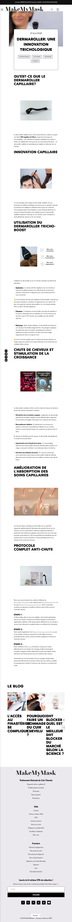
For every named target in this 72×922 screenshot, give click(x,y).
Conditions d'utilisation (36, 831)
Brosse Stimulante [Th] (48, 602)
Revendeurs (36, 798)
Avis (36, 868)
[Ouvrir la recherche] (52, 9)
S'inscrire (36, 895)
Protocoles (36, 791)
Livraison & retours (36, 821)
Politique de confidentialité (36, 828)
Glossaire (36, 865)
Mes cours (36, 835)
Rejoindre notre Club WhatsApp (36, 861)
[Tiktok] (44, 902)
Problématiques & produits (36, 788)
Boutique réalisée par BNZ (44, 918)
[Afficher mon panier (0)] (58, 9)
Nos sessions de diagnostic (36, 854)
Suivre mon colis (36, 824)
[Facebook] (23, 902)
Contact (36, 810)
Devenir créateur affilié (36, 814)
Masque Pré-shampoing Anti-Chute (30, 605)
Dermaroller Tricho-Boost (21, 602)
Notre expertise (36, 795)
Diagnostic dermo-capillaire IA (36, 784)
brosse (30, 647)
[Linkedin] (38, 902)
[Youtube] (49, 902)
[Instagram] (28, 902)
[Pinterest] (33, 902)
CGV (36, 817)
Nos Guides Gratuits (36, 871)
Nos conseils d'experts (36, 858)
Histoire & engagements (36, 847)
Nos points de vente (36, 851)
